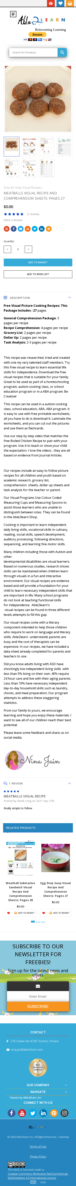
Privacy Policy (38, 1156)
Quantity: (9, 241)
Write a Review (13, 220)
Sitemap (64, 1137)
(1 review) (33, 214)
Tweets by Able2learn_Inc (25, 1097)
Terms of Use (38, 1146)
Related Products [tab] (20, 828)
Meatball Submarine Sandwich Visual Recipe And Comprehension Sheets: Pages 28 (20, 891)
